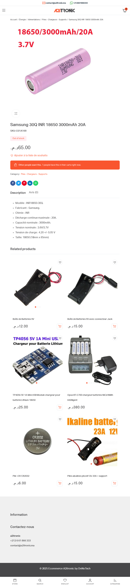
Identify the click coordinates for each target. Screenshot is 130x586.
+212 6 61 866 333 (20, 540)
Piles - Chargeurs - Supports (54, 20)
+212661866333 (80, 3)
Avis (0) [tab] (33, 192)
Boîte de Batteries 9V (23, 319)
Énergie (22, 20)
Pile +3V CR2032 (21, 476)
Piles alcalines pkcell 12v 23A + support (87, 476)
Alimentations (34, 20)
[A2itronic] (64, 10)
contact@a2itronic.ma (56, 3)
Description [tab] (18, 193)
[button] (16, 114)
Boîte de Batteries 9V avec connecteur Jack (89, 319)
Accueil (13, 20)
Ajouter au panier (60, 326)
